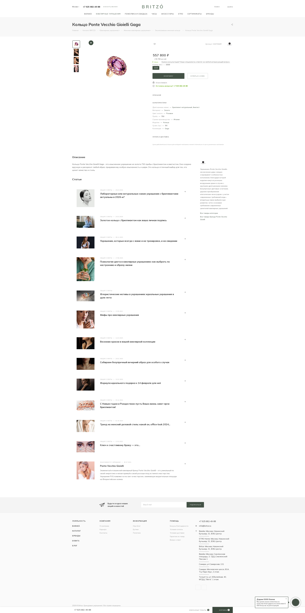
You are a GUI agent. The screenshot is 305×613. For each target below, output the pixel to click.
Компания (105, 521)
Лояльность (79, 521)
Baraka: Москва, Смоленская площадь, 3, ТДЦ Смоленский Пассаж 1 (213, 556)
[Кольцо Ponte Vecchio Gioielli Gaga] (115, 67)
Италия (177, 119)
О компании (104, 526)
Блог (74, 546)
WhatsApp (204, 587)
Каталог (76, 531)
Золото (167, 110)
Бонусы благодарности (179, 526)
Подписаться (195, 505)
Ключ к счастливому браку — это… (120, 445)
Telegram (198, 587)
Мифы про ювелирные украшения (119, 315)
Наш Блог (137, 526)
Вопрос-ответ (175, 540)
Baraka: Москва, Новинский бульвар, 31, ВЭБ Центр (211, 532)
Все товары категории (209, 213)
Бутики (136, 529)
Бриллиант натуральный (182, 107)
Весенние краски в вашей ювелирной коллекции (127, 341)
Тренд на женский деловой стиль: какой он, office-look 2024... (135, 424)
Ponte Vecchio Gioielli (112, 465)
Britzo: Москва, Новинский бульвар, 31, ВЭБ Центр (211, 547)
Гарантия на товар (177, 536)
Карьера (103, 529)
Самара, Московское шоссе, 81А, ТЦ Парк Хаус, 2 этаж (214, 570)
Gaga (167, 128)
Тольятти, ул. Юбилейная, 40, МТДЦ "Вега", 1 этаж (212, 578)
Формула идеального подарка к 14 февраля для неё (130, 383)
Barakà (76, 526)
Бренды (76, 536)
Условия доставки (177, 533)
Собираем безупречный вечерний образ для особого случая (134, 362)
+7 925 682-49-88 (91, 6)
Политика (137, 533)
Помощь (174, 521)
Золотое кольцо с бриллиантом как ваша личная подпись (133, 220)
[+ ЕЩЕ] (219, 14)
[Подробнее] (185, 191)
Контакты (103, 533)
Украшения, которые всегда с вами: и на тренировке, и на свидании (138, 241)
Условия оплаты (176, 529)
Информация (140, 521)
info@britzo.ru (205, 526)
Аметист (196, 107)
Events (75, 541)
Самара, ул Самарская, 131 (211, 564)
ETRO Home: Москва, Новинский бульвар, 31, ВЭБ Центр (214, 540)
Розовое (169, 113)
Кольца (166, 122)
